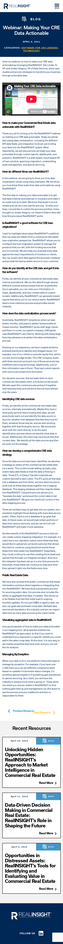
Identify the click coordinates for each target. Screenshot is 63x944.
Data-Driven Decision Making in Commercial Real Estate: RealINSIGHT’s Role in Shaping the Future (28, 815)
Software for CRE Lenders (39, 48)
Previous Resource (23, 710)
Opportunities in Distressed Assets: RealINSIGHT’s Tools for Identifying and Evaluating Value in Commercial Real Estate (30, 868)
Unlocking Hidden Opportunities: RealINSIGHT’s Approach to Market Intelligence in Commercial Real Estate (30, 762)
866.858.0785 (31, 923)
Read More (46, 782)
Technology (31, 51)
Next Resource (42, 712)
